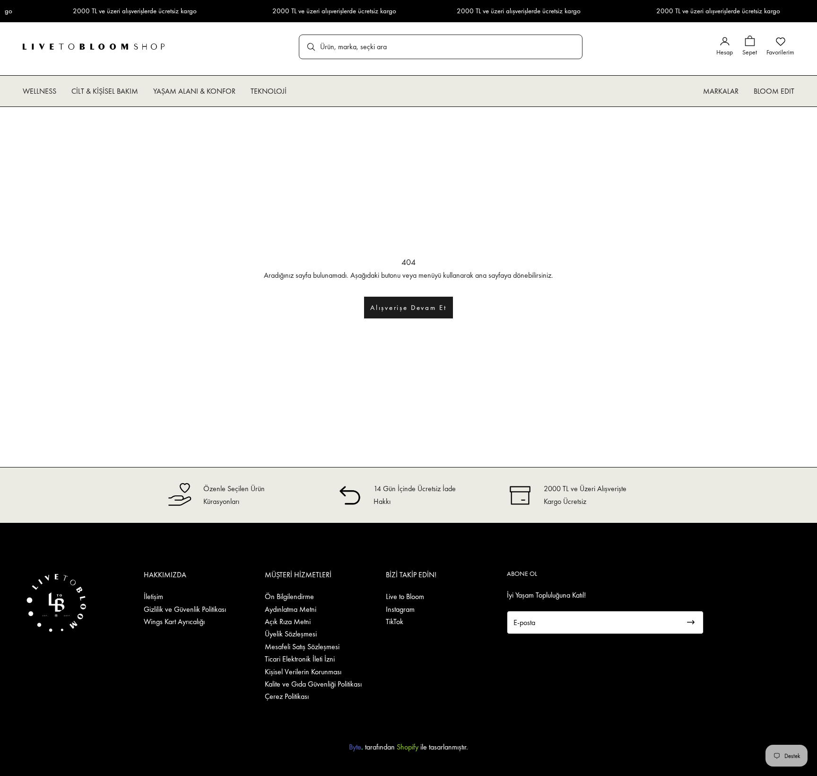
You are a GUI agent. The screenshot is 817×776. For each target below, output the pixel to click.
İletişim (153, 596)
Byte (355, 747)
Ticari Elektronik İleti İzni (300, 659)
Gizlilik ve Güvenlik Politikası (185, 609)
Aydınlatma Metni (290, 609)
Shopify (407, 747)
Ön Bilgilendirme (289, 596)
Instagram (400, 609)
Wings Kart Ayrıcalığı (174, 621)
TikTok (394, 621)
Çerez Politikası (287, 696)
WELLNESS (39, 91)
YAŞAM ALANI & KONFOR (194, 91)
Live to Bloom (405, 596)
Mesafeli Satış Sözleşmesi (302, 647)
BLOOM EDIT (774, 91)
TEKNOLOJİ (269, 91)
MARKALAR (721, 91)
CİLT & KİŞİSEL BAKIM (104, 91)
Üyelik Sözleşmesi (291, 634)
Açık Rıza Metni (288, 621)
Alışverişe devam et (408, 307)
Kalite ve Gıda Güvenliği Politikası (313, 684)
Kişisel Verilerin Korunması (303, 672)
